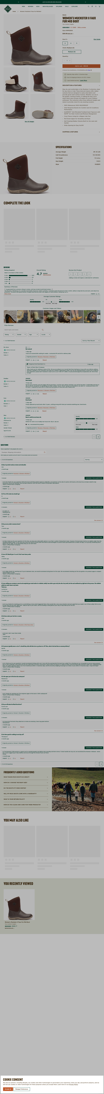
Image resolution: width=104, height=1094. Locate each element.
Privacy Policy (73, 1084)
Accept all (8, 1089)
